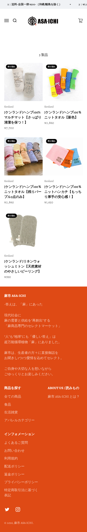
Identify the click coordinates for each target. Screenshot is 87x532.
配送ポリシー (14, 466)
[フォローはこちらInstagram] (18, 509)
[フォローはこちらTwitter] (7, 509)
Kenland (9, 106)
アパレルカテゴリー (19, 420)
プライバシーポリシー (21, 482)
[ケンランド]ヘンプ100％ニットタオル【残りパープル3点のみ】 (22, 191)
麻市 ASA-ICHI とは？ (64, 396)
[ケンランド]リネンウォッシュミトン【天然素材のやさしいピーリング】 (22, 266)
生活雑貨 (11, 412)
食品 (7, 404)
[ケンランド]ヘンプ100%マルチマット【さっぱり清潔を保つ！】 (22, 117)
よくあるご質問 (16, 442)
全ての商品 (12, 396)
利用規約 (11, 458)
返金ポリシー (14, 474)
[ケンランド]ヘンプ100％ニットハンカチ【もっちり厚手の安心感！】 (63, 191)
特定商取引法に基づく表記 (21, 493)
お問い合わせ (14, 450)
